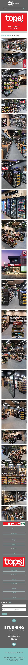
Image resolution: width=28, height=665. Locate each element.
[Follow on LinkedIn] (14, 644)
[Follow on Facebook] (14, 620)
